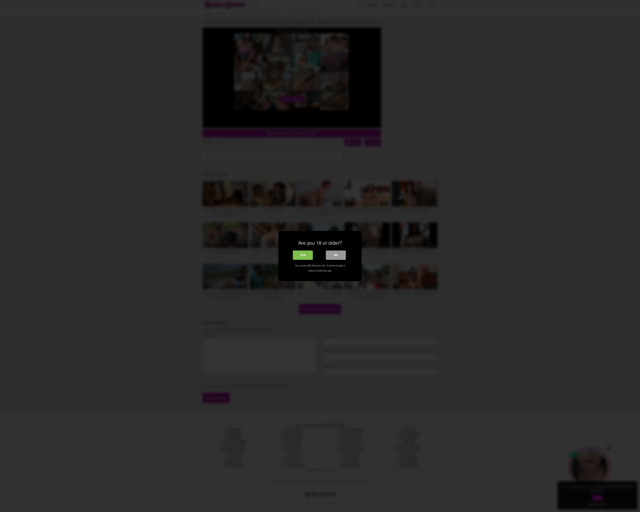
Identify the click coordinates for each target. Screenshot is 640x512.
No (336, 255)
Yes (303, 255)
